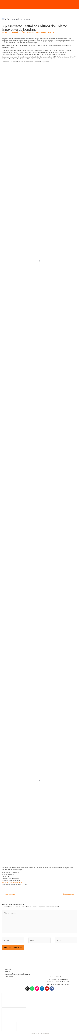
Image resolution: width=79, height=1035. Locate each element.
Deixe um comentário (11, 32)
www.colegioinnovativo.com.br (12, 882)
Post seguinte (70, 894)
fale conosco (9, 976)
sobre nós (8, 970)
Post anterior (9, 894)
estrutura (7, 972)
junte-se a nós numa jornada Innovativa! (18, 974)
